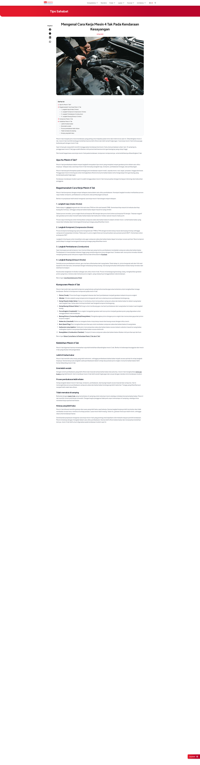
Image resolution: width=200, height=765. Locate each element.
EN (150, 3)
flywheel (104, 254)
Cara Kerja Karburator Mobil (73, 278)
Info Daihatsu (140, 3)
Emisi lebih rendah (66, 126)
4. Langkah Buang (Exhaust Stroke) (71, 116)
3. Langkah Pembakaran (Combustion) (72, 114)
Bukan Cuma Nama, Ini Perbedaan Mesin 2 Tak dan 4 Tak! (82, 336)
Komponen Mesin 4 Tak (66, 119)
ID (152, 3)
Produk (111, 3)
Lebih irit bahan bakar (67, 124)
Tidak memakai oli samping (68, 131)
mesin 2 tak (71, 396)
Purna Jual (129, 3)
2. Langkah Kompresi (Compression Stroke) (73, 112)
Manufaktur (104, 3)
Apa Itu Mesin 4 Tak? (65, 104)
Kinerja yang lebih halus (67, 133)
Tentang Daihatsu (91, 3)
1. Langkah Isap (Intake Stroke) (70, 109)
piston (68, 207)
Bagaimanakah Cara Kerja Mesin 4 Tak (70, 107)
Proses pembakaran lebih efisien (70, 128)
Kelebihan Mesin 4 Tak (65, 121)
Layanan (120, 3)
